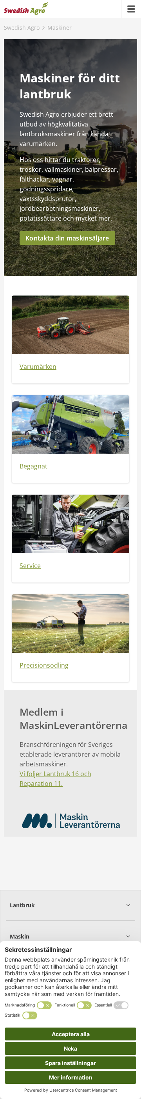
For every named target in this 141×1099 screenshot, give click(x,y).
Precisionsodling (44, 665)
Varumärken (38, 366)
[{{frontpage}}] (26, 9)
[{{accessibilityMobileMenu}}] (131, 9)
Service (30, 565)
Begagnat (33, 466)
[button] (70, 905)
